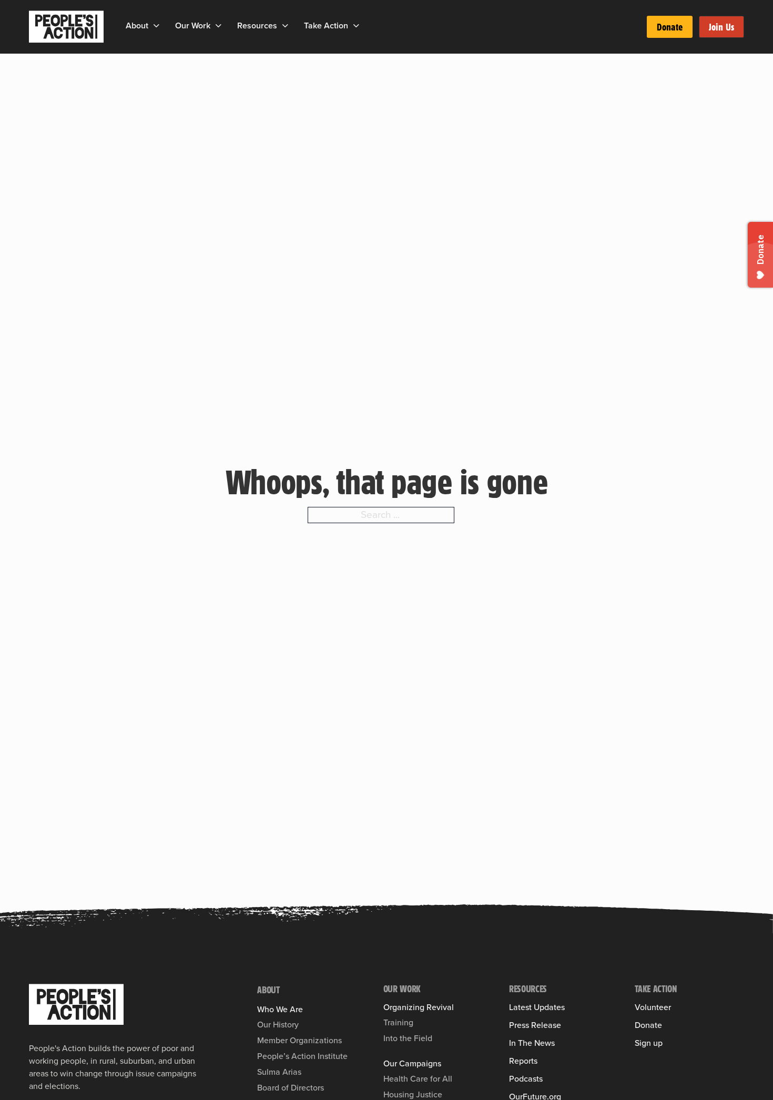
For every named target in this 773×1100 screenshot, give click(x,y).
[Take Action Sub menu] (356, 26)
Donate (670, 27)
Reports (523, 1061)
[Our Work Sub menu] (218, 26)
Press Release (535, 1025)
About (137, 25)
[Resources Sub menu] (285, 26)
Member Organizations (299, 1040)
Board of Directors (290, 1088)
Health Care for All (417, 1079)
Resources (257, 25)
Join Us (721, 27)
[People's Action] (76, 1004)
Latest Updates (537, 1007)
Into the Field (407, 1038)
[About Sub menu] (156, 26)
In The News (532, 1043)
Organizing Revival (418, 1007)
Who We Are (280, 1009)
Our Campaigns (412, 1063)
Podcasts (526, 1079)
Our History (278, 1024)
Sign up (649, 1043)
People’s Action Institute (302, 1056)
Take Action (326, 25)
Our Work (192, 25)
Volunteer (653, 1007)
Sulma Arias (279, 1072)
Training (398, 1022)
